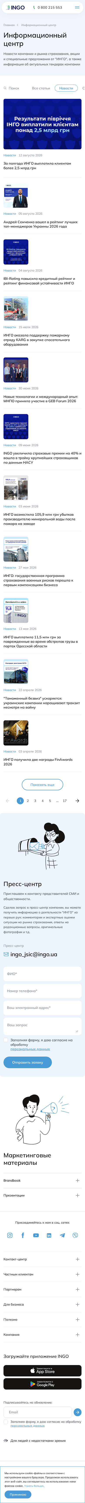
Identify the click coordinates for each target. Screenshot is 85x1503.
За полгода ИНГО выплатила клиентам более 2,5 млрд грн (37, 165)
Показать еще (42, 784)
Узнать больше (34, 1485)
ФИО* (12, 974)
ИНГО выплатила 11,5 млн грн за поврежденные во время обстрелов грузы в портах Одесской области (40, 641)
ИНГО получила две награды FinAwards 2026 (38, 761)
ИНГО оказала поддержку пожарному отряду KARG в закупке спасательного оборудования (36, 340)
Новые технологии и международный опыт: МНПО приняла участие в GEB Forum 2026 (40, 398)
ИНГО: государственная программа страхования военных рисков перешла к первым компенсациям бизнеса (38, 580)
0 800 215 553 (50, 7)
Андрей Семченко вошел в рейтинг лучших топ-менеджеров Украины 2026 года (40, 224)
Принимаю (18, 1494)
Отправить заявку (27, 1062)
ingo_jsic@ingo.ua (33, 954)
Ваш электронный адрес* (29, 1007)
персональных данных (30, 1049)
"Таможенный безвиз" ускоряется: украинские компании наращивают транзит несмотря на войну (41, 703)
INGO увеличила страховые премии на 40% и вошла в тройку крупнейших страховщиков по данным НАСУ (42, 458)
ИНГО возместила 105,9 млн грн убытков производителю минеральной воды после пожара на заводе (39, 519)
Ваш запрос (17, 1025)
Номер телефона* (22, 991)
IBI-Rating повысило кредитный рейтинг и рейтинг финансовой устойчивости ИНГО (39, 280)
